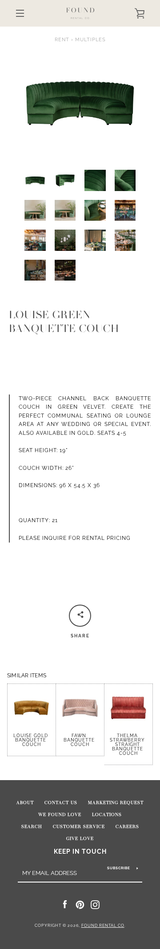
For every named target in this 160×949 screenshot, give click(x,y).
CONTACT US (60, 802)
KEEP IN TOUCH (80, 851)
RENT (62, 39)
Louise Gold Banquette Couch (31, 739)
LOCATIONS (107, 814)
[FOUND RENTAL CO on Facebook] (64, 904)
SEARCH (31, 826)
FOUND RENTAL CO (102, 925)
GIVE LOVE (80, 838)
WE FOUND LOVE (59, 814)
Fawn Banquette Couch (80, 740)
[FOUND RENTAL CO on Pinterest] (80, 904)
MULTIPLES (90, 39)
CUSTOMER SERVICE (79, 826)
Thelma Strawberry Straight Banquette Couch (128, 744)
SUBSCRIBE (118, 868)
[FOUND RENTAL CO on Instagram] (95, 904)
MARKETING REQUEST (116, 802)
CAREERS (127, 826)
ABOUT (25, 802)
